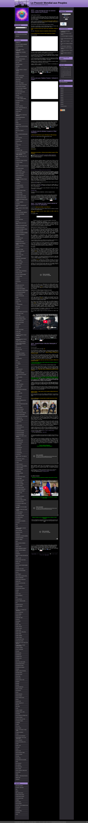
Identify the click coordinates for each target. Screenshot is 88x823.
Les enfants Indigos (19, 478)
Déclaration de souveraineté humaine (21, 225)
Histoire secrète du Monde (20, 322)
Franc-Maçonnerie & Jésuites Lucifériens (22, 290)
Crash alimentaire (18, 210)
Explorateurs (18, 279)
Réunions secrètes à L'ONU (20, 679)
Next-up (17, 572)
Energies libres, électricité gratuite (21, 258)
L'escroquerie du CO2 (19, 369)
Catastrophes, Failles (19, 150)
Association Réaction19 (19, 97)
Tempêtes (17, 724)
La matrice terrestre (19, 396)
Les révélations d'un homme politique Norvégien (21, 507)
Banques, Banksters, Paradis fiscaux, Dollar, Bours (21, 115)
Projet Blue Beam (18, 654)
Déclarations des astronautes (20, 227)
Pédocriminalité (18, 621)
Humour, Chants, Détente (19, 329)
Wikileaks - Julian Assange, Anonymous (22, 775)
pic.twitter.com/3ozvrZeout (50, 470)
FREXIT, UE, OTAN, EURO (20, 295)
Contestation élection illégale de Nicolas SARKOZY (21, 199)
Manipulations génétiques (19, 537)
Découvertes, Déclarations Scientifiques (22, 232)
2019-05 (62, 104)
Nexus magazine (18, 801)
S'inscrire (66, 15)
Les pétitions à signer (19, 492)
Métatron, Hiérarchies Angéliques (21, 550)
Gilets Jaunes (18, 306)
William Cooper (18, 777)
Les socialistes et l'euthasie (20, 515)
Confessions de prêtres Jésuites (21, 190)
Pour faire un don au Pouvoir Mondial (21, 34)
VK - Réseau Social (19, 766)
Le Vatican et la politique (19, 467)
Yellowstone (17, 779)
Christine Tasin (38, 154)
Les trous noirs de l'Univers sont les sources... (66, 34)
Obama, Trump (18, 593)
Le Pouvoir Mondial (19, 443)
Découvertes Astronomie (19, 230)
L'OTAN (17, 378)
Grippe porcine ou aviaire (19, 313)
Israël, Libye (18, 351)
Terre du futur (18, 812)
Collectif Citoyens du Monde (20, 796)
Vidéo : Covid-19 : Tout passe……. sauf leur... (66, 41)
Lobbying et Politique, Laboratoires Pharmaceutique (21, 528)
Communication (18, 181)
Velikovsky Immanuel (19, 754)
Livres (17, 526)
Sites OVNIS (18, 706)
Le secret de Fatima (19, 460)
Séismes (17, 699)
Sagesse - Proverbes (19, 688)
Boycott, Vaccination (19, 137)
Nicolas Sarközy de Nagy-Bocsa (21, 579)
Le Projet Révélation (19, 452)
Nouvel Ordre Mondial (19, 586)
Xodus (17, 814)
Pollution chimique (18, 633)
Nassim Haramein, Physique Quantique (21, 565)
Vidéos (17, 761)
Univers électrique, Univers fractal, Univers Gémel (21, 738)
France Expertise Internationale (20, 292)
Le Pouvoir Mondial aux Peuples (49, 3)
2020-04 (62, 102)
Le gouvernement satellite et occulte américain (21, 436)
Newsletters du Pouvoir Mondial (20, 570)
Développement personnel (20, 241)
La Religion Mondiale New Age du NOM (21, 403)
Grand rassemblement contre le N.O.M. (22, 311)
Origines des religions (19, 606)
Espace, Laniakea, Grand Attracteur (21, 270)
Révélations (17, 681)
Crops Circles (18, 217)
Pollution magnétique (19, 635)
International (18, 337)
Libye (36, 182)
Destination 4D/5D (18, 239)
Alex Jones (17, 62)
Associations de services (19, 100)
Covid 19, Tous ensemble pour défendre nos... (67, 44)
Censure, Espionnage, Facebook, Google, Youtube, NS (21, 154)
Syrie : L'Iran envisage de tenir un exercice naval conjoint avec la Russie (43, 11)
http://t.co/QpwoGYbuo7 (41, 470)
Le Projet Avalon (18, 445)
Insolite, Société (18, 331)
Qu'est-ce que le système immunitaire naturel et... (66, 48)
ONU (17, 602)
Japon (17, 360)
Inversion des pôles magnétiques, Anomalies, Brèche (21, 344)
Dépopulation (18, 236)
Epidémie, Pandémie (19, 263)
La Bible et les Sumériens (19, 384)
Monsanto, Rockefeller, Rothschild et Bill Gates (22, 556)
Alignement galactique (19, 64)
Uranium (17, 743)
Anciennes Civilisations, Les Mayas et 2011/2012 (21, 70)
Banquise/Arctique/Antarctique (20, 117)
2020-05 (62, 100)
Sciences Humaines (19, 695)
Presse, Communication (19, 649)
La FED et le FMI (18, 387)
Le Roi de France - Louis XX (20, 458)
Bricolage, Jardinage (19, 141)
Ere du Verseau (18, 265)
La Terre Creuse (18, 405)
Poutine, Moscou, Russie (19, 640)
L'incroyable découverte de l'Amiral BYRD (21, 375)
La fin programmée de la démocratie (21, 389)
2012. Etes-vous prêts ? (19, 785)
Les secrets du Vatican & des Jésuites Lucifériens (21, 510)
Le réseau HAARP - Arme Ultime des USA (21, 456)
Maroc (17, 541)
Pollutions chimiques (19, 637)
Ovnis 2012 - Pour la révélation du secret (22, 805)
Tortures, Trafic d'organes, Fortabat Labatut (21, 730)
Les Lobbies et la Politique (20, 483)
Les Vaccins (18, 522)
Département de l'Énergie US (20, 234)
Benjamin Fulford (18, 124)
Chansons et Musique (19, 162)
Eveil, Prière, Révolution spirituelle (21, 274)
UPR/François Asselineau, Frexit (21, 741)
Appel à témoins (18, 79)
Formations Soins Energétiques (20, 288)
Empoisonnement (18, 256)
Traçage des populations (19, 732)
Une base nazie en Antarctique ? (20, 735)
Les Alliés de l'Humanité (19, 469)
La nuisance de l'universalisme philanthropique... (65, 31)
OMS (17, 597)
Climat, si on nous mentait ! (20, 173)
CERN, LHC (18, 158)
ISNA (42, 56)
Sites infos (17, 704)
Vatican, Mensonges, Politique (20, 752)
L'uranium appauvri (19, 380)
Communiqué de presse (19, 185)
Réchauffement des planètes (20, 667)
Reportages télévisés (19, 672)
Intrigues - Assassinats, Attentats (21, 341)
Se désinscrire (67, 17)
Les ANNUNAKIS (18, 471)
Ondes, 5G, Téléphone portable (20, 600)
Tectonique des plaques (19, 720)
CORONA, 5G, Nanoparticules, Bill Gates (21, 206)
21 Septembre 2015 (45, 471)
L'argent (17, 367)
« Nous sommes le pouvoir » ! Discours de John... (66, 50)
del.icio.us (35, 72)
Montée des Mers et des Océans (21, 559)
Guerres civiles (18, 315)
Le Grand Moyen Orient (19, 440)
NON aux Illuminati (18, 803)
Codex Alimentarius (19, 177)
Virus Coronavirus (18, 763)
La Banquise (18, 382)
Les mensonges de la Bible (20, 487)
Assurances (18, 102)
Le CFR (17, 423)
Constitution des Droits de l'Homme (21, 197)
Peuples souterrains (19, 626)
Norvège (17, 584)
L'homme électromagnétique (20, 372)
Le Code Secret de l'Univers (20, 430)
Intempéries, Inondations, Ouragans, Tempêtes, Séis (21, 335)
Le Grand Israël (18, 438)
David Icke (17, 221)
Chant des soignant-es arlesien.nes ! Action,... (66, 53)
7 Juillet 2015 (44, 432)
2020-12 (62, 95)
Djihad (50, 154)
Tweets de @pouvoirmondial (63, 82)
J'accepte (17, 356)
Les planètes (18, 494)
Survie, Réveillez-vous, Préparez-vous (21, 715)
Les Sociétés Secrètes (19, 517)
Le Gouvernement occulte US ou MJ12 (21, 416)
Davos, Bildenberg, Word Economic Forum (21, 223)
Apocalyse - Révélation (19, 77)
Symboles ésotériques (19, 717)
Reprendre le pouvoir (19, 674)
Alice (16, 789)
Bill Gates (17, 128)
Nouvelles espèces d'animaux (20, 588)
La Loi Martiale (18, 391)
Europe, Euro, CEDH (19, 272)
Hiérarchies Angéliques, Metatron (21, 318)
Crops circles (18, 215)
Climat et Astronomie (19, 170)
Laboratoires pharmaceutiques (20, 414)
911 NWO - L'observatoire (20, 787)
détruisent (40, 185)
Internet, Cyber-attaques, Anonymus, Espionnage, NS (21, 339)
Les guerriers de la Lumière (20, 480)
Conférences (18, 188)
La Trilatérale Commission (20, 409)
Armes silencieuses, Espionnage (21, 86)
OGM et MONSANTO (19, 595)
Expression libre (18, 281)
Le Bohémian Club (18, 421)
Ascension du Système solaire (20, 91)
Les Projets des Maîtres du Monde (21, 499)
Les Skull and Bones (19, 513)
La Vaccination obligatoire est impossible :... (67, 36)
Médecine (17, 544)
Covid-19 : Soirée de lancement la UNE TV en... (66, 39)
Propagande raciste (19, 656)
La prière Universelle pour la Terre (21, 400)
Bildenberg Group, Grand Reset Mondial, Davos (22, 126)
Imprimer (40, 72)
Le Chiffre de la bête (19, 425)
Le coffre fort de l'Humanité (20, 432)
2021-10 (62, 88)
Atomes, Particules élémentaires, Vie (21, 107)
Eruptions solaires (18, 267)
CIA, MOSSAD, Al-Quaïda (20, 168)
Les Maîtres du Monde (19, 485)
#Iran (43, 430)
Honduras (17, 327)
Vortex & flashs (18, 772)
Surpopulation (18, 713)
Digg (45, 72)
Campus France (18, 144)
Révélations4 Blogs (19, 810)
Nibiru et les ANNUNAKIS (19, 577)
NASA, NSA (17, 563)
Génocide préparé (19, 304)
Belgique (17, 122)
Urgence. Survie (18, 745)
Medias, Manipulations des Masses (21, 548)
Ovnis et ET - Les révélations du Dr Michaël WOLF (21, 610)
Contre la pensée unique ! (19, 798)
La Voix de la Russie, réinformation (21, 412)
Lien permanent (37, 199)
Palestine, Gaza (18, 615)
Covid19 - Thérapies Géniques (21, 98)
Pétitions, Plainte (18, 624)
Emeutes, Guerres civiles (19, 254)
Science (17, 692)
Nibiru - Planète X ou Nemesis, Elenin (21, 575)
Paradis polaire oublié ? (19, 617)
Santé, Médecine (18, 690)
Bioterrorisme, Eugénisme (20, 130)
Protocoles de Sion (18, 658)
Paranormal (17, 619)
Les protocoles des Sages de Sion (21, 503)
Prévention (17, 651)
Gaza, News (18, 299)
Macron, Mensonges (19, 530)
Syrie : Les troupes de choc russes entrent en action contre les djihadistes (44, 204)
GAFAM (17, 297)
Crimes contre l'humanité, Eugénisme (21, 212)
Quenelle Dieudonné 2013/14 (20, 663)
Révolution (17, 683)
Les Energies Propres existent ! (20, 476)
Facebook (49, 72)
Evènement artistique (19, 276)
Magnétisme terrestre (19, 532)
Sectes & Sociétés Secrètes (20, 697)
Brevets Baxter (18, 139)
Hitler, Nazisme (18, 324)
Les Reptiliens (18, 505)
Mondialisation (18, 553)
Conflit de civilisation (44, 154)
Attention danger (18, 111)
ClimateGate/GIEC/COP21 (20, 175)
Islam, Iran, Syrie (18, 347)
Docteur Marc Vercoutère (19, 245)
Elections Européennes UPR (20, 251)
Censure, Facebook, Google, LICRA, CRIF (21, 156)
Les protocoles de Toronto (20, 501)
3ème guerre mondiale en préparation (21, 44)
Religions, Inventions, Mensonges (21, 670)
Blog (16, 132)
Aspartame (17, 95)
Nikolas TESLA (18, 581)
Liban (17, 524)
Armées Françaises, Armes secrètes (21, 84)
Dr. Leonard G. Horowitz (19, 249)
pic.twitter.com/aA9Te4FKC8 (36, 431)
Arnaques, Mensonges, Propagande (21, 88)
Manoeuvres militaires (19, 539)
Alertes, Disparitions (19, 60)
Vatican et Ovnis (18, 750)
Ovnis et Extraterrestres (19, 612)
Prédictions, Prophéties (19, 647)
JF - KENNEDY (18, 363)
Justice (17, 365)
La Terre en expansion (19, 407)
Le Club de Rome (18, 428)
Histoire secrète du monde (20, 320)
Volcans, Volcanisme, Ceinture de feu (21, 770)
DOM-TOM (17, 247)
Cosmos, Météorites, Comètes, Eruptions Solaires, (22, 208)
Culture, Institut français (19, 219)
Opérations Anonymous (19, 604)
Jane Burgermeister (19, 358)
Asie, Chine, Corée (18, 93)
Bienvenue (17, 36)
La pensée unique (18, 398)
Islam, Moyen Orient (19, 349)
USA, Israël (17, 747)
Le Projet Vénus (18, 454)
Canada (17, 146)
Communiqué (18, 183)
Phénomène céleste (19, 628)
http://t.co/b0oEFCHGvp (50, 430)
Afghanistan (17, 54)
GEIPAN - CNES (18, 301)
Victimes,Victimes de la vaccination (21, 759)
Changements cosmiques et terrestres (21, 160)
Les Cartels (17, 474)
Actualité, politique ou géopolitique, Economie (21, 52)
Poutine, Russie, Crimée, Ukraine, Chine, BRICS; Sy (22, 643)
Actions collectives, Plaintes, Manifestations (20, 50)
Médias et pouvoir (18, 546)
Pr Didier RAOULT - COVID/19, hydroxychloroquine (20, 645)
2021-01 (62, 93)
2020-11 (62, 97)
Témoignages (18, 722)
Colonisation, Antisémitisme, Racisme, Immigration (21, 179)
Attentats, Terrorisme (19, 109)
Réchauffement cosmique (19, 665)
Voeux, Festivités (18, 768)
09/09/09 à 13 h (18, 42)
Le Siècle (17, 462)
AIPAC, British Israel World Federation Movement (21, 57)
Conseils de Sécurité (19, 192)
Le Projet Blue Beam (19, 447)
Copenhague (18, 203)
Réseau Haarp (18, 676)
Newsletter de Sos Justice (20, 568)
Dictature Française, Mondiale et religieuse (20, 243)
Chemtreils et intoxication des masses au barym (22, 166)
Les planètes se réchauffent (20, 496)
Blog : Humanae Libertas (19, 792)
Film (16, 283)
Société (17, 708)
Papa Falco (34, 136)
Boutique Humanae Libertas (20, 794)
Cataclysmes (18, 148)
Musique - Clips (18, 561)
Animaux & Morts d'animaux (20, 75)
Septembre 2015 (18, 701)
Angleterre (17, 72)
